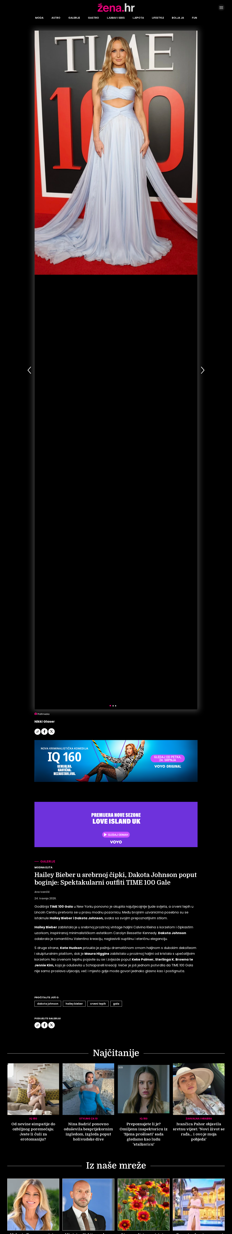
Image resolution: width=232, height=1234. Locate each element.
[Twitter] (51, 734)
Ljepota (138, 18)
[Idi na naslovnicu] (116, 11)
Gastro (93, 18)
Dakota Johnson (47, 1004)
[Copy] (37, 734)
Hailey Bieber (74, 1004)
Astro (55, 18)
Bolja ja (178, 18)
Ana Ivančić (42, 892)
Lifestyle (158, 18)
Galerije (74, 18)
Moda (39, 18)
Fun (194, 18)
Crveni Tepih (98, 1004)
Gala (116, 1004)
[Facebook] (44, 734)
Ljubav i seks (116, 18)
